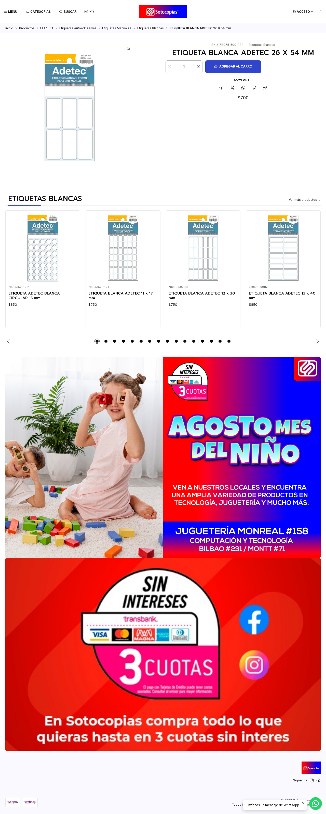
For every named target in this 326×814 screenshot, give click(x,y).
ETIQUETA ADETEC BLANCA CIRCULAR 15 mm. (34, 296)
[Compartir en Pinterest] (254, 88)
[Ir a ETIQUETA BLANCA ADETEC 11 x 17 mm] (122, 248)
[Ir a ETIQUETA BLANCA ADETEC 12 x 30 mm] (203, 248)
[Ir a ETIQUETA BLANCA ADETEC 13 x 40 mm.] (283, 248)
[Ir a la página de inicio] (163, 11)
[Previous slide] (9, 341)
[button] (97, 341)
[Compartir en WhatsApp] (243, 88)
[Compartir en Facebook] (221, 88)
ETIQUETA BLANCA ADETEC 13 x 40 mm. (282, 296)
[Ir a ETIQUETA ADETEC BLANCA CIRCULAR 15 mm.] (42, 248)
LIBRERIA (46, 28)
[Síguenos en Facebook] (92, 12)
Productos (27, 28)
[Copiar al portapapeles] (265, 88)
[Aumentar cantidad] (198, 67)
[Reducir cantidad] (169, 67)
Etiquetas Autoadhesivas (78, 28)
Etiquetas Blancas (150, 28)
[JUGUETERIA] (163, 457)
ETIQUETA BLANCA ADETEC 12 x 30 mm (202, 296)
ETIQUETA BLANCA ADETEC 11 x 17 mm (120, 296)
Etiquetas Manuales (116, 28)
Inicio (9, 28)
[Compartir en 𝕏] (232, 88)
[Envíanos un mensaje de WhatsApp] (315, 803)
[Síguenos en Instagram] (86, 12)
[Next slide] (317, 341)
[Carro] (320, 12)
